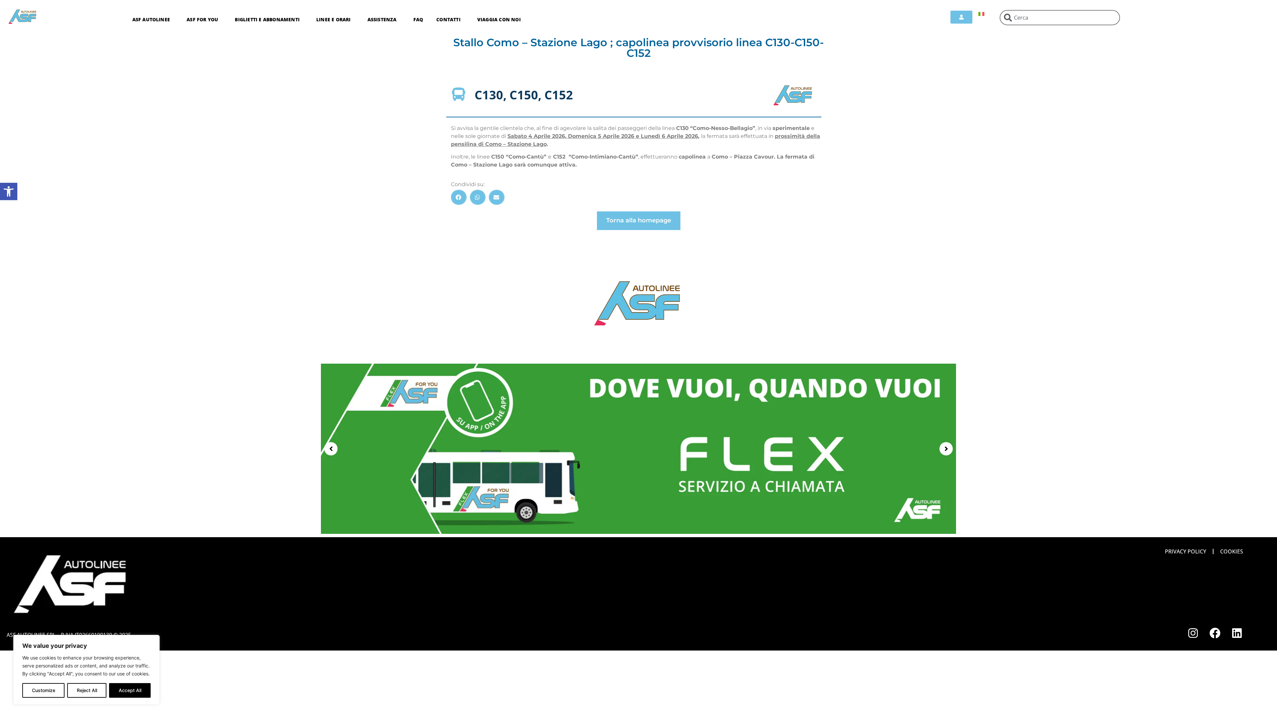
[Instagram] (1193, 633)
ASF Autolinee (151, 19)
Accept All (130, 690)
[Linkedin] (1237, 633)
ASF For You (202, 19)
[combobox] (1060, 17)
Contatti (448, 19)
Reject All (87, 690)
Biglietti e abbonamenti (267, 19)
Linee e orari (333, 19)
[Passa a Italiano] (981, 13)
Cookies (1231, 551)
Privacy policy (1185, 551)
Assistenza (382, 19)
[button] (8, 191)
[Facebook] (1215, 633)
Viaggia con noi (499, 19)
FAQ (418, 19)
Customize (43, 690)
